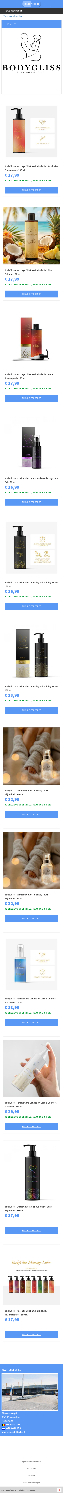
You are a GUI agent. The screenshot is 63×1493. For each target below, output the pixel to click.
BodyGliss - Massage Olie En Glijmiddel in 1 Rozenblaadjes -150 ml (26, 1312)
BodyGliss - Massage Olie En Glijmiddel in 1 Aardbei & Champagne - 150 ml (31, 168)
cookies (32, 1490)
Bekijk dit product (31, 190)
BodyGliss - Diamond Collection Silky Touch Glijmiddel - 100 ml (26, 792)
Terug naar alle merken (12, 16)
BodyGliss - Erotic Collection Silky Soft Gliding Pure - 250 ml (31, 688)
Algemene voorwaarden (31, 1461)
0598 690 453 (13, 1428)
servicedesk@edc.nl (13, 1432)
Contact (31, 1475)
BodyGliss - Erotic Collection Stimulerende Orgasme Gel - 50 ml (31, 480)
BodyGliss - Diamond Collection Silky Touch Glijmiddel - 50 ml (26, 896)
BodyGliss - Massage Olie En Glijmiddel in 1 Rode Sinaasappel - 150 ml (29, 376)
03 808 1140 (13, 1424)
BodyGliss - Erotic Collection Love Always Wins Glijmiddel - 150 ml (28, 1208)
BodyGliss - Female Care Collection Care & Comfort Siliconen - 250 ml (31, 1104)
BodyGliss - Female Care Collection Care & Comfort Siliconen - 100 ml (31, 1000)
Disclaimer (31, 1468)
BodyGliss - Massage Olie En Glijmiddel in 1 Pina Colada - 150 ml (28, 272)
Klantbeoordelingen (31, 1482)
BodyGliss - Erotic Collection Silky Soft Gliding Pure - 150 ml (31, 584)
